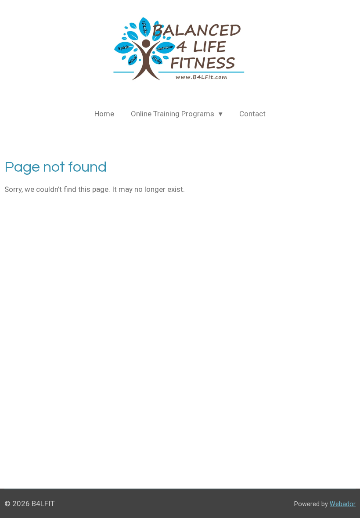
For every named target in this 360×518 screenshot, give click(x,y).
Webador (343, 503)
